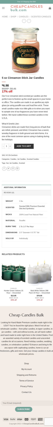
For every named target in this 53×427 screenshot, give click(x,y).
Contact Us (26, 392)
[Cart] (50, 8)
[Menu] (3, 8)
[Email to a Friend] (13, 169)
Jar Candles (21, 159)
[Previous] (1, 282)
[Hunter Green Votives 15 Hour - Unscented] (13, 272)
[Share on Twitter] (9, 169)
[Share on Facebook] (4, 169)
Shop (13, 17)
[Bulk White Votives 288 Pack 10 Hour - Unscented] (39, 272)
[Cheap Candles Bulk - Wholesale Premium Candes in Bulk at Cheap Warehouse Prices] (26, 8)
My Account (26, 369)
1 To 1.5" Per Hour (26, 227)
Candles (23, 17)
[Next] (51, 282)
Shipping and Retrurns (26, 375)
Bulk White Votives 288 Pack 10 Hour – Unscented (39, 292)
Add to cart (24, 146)
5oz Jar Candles (12, 163)
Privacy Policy (26, 386)
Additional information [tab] (15, 187)
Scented (22, 163)
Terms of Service (26, 381)
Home (5, 17)
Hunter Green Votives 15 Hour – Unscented (13, 292)
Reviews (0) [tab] (9, 193)
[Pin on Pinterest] (17, 169)
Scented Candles (41, 17)
